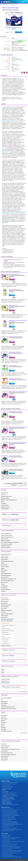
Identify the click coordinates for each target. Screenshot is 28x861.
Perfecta (16, 97)
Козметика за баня (5, 599)
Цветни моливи (4, 747)
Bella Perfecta (5, 152)
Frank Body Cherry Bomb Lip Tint (8, 830)
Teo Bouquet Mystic (6, 826)
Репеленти (3, 612)
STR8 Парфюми (4, 703)
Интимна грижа (4, 615)
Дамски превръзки (14, 4)
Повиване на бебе (5, 498)
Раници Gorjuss (4, 751)
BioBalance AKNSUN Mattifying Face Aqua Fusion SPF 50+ (13, 824)
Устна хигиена (4, 617)
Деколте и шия (4, 582)
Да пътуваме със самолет (7, 854)
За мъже (3, 584)
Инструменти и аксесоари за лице (8, 578)
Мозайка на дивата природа (8, 855)
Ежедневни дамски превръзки (8, 625)
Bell (2, 699)
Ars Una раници (4, 758)
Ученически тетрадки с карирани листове (10, 749)
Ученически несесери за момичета (8, 754)
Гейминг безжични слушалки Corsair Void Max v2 (12, 851)
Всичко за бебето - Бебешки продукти (10, 792)
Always (2, 501)
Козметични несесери (6, 545)
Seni (9, 115)
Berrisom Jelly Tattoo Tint (7, 820)
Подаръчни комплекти (6, 645)
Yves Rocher (3, 727)
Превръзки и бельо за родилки (8, 630)
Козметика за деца (5, 681)
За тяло (2, 670)
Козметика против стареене (7, 561)
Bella (13, 63)
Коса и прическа (4, 538)
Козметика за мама (5, 682)
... (16, 286)
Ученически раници (5, 745)
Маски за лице (4, 564)
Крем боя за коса (4, 492)
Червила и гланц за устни (6, 535)
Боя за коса (3, 494)
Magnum (3, 720)
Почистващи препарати (7, 785)
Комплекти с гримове (5, 547)
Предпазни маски (5, 643)
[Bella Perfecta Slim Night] (14, 19)
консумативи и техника (8, 786)
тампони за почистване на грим (10, 120)
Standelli (3, 724)
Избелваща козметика (6, 575)
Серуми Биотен (4, 701)
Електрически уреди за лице (7, 580)
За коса (2, 672)
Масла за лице (4, 570)
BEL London (3, 722)
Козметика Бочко (4, 505)
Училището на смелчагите (7, 849)
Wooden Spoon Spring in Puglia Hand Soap (10, 822)
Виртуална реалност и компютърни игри (10, 844)
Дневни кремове (4, 557)
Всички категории (23, 691)
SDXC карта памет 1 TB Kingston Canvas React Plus (12, 846)
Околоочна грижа (5, 556)
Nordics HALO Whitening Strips (8, 808)
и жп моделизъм (8, 796)
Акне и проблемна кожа (6, 573)
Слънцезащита (4, 586)
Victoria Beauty (4, 718)
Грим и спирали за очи (6, 533)
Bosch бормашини (5, 508)
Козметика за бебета (5, 679)
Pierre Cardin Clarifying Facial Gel (8, 817)
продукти (7, 789)
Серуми (2, 563)
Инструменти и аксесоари (6, 544)
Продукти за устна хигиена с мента (8, 708)
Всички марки (24, 732)
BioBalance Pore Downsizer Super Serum (10, 821)
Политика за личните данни (23, 860)
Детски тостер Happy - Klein (8, 834)
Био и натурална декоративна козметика (10, 542)
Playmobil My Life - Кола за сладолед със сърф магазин (12, 850)
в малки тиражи (9, 799)
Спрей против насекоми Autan (8, 825)
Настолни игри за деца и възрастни (9, 783)
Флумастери (3, 744)
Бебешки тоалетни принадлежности (9, 499)
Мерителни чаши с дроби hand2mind (9, 845)
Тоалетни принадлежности (7, 620)
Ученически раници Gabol (6, 752)
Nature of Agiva (4, 715)
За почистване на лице (6, 554)
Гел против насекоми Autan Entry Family (10, 810)
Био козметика (4, 587)
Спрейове (3, 571)
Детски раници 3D (5, 756)
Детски (6, 791)
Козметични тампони (6, 638)
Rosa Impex (3, 717)
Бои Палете (3, 503)
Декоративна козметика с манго (8, 706)
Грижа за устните (5, 577)
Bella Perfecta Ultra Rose (8, 213)
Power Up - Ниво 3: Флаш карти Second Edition (11, 847)
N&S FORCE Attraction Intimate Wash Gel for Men (11, 837)
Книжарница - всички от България (10, 782)
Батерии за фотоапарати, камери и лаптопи (11, 804)
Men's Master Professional (6, 731)
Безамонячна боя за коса (6, 496)
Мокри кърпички (5, 632)
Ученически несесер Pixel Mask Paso (9, 838)
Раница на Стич (4, 759)
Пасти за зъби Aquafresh (6, 698)
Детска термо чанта (6, 840)
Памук (3, 636)
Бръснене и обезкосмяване (7, 613)
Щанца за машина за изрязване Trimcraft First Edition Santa (13, 841)
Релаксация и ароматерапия (7, 619)
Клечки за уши (5, 641)
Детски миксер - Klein (6, 842)
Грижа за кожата (4, 601)
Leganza (2, 725)
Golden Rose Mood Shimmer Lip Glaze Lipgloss (11, 815)
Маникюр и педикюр (5, 540)
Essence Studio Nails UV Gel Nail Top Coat (10, 812)
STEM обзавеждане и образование (9, 794)
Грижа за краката (4, 606)
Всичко (8, 798)
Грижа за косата (4, 597)
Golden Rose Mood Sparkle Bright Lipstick (10, 813)
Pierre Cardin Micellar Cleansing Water (9, 828)
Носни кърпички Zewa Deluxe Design (9, 811)
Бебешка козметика (5, 507)
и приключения (7, 800)
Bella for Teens (15, 218)
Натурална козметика (5, 589)
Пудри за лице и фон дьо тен (7, 537)
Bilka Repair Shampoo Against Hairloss (9, 819)
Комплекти (3, 591)
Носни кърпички (5, 639)
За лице (2, 669)
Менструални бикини (6, 628)
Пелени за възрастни (6, 634)
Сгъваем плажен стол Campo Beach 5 (9, 853)
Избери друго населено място (22, 40)
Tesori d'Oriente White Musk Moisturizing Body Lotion (12, 829)
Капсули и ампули (5, 566)
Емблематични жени (6, 836)
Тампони (3, 627)
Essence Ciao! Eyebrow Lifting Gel (8, 816)
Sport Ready (3, 729)
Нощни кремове (4, 559)
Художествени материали (7, 787)
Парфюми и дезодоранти (6, 610)
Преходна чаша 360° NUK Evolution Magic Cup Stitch (12, 856)
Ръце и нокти (4, 608)
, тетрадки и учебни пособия (10, 795)
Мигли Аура (3, 705)
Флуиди (2, 568)
